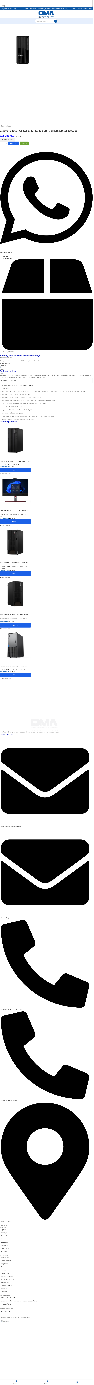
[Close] (2, 2)
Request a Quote (7, 139)
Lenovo (10, 361)
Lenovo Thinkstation (35, 361)
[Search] (55, 21)
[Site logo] (46, 14)
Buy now (24, 143)
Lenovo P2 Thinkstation (21, 361)
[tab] (9, 385)
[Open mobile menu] (2, 14)
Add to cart (13, 143)
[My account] (90, 14)
